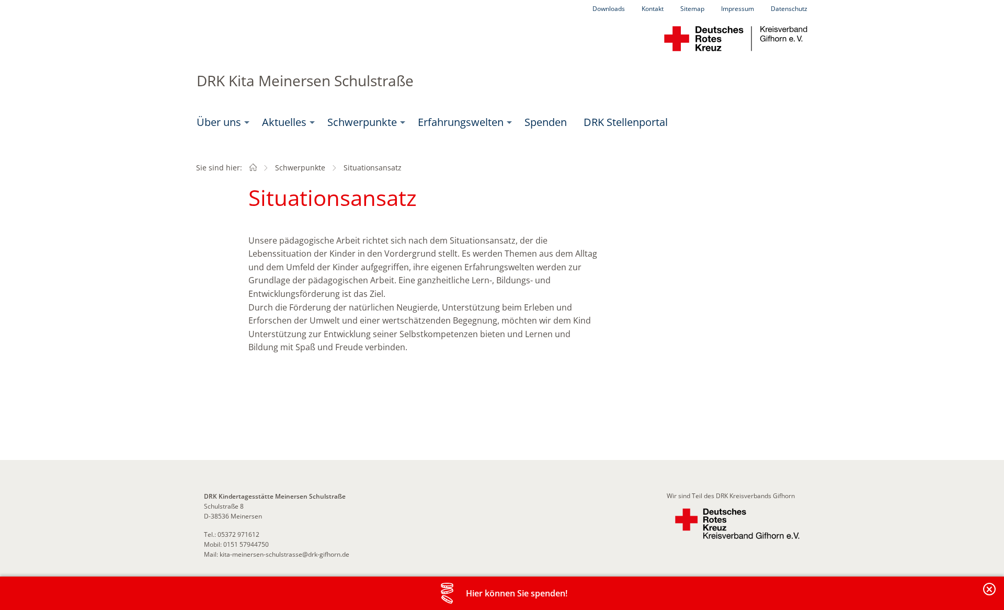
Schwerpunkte (362, 122)
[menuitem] (221, 122)
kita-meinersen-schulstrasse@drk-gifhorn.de (284, 554)
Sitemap (692, 8)
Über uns (219, 122)
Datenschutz (789, 8)
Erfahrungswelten (461, 122)
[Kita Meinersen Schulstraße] (253, 167)
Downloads (608, 8)
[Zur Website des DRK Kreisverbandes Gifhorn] (737, 524)
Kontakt (653, 8)
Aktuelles (284, 122)
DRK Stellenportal (626, 122)
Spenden (545, 122)
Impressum (737, 8)
